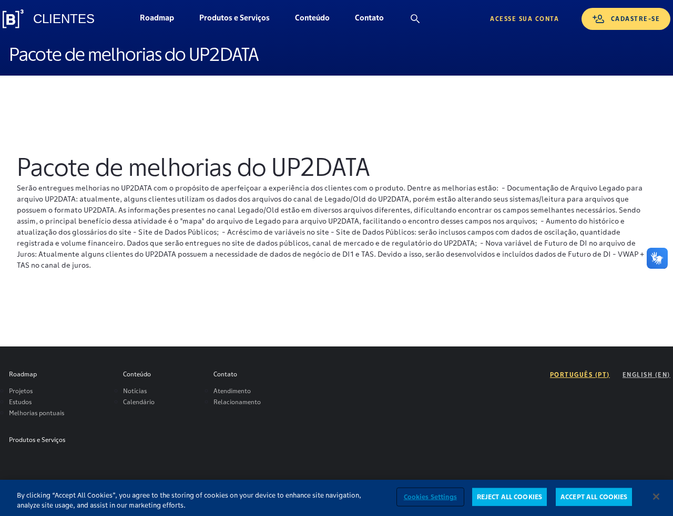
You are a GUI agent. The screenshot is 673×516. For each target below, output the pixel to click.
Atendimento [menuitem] (232, 391)
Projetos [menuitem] (21, 391)
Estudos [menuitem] (20, 402)
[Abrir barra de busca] (415, 19)
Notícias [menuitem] (135, 391)
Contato (375, 20)
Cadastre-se (635, 19)
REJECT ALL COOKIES (509, 496)
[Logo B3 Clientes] (13, 18)
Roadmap (163, 20)
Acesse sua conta (524, 19)
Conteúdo (318, 20)
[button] (312, 18)
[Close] (656, 496)
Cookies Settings (430, 496)
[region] (336, 498)
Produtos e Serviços (234, 20)
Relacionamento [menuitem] (237, 402)
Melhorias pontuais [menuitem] (36, 413)
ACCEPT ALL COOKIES (593, 496)
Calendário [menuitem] (139, 402)
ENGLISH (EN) (646, 374)
